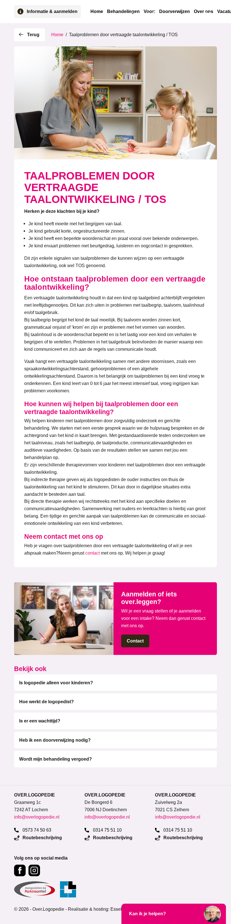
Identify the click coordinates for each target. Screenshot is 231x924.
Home (96, 11)
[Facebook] (20, 870)
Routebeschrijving (41, 837)
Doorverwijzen (174, 11)
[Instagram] (34, 870)
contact (92, 552)
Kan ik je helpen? (147, 913)
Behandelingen (123, 11)
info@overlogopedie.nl (36, 816)
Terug (33, 34)
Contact (135, 641)
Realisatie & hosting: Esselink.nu (101, 909)
